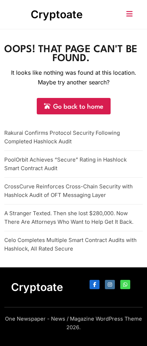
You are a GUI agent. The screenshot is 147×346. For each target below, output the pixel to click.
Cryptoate (57, 14)
